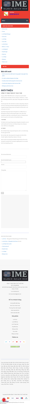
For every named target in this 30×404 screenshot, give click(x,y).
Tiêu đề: (2, 164)
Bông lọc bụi (4, 253)
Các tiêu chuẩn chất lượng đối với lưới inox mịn (12, 80)
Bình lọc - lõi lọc (5, 46)
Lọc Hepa (4, 56)
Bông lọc (4, 59)
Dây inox (4, 54)
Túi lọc (3, 31)
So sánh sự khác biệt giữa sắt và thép (10, 78)
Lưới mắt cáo (5, 44)
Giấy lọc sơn (4, 61)
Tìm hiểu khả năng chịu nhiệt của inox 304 (11, 83)
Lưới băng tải (5, 49)
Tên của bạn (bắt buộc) (6, 154)
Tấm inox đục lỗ (5, 246)
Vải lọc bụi (4, 36)
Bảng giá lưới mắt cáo (13, 241)
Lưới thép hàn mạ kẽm (7, 243)
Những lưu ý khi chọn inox (7, 85)
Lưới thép (4, 39)
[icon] (6, 341)
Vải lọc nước (4, 28)
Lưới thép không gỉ (6, 34)
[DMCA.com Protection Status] (15, 346)
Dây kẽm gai (4, 51)
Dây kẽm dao (5, 248)
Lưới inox (4, 238)
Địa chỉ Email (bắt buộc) (6, 159)
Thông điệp (3, 170)
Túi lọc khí (4, 41)
